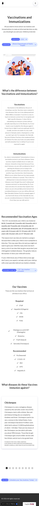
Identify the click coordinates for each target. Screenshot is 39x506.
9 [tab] (32, 468)
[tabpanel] (19, 422)
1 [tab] (7, 468)
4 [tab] (16, 468)
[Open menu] (35, 3)
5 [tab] (19, 468)
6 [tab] (23, 468)
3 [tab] (13, 468)
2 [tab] (10, 468)
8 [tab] (29, 468)
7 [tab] (26, 468)
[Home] (3, 3)
